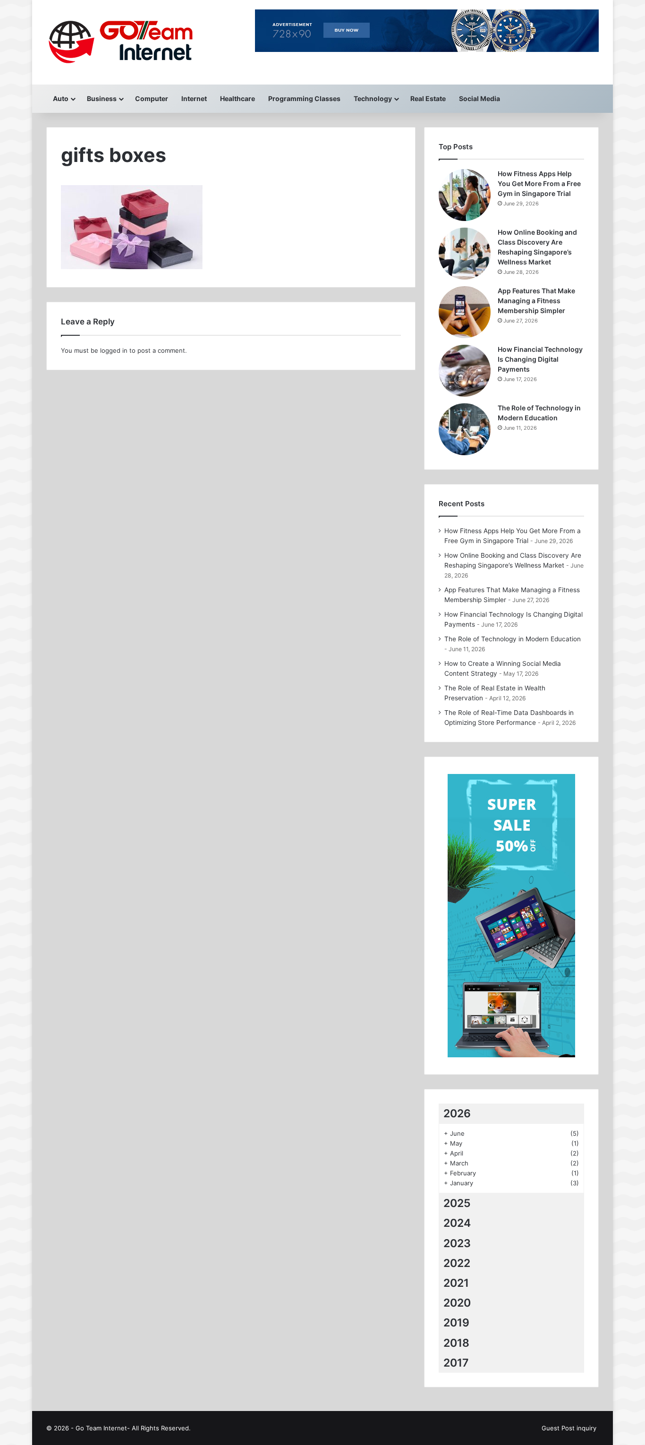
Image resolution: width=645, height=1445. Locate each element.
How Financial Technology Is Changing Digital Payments (540, 359)
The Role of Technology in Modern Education (512, 639)
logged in (113, 350)
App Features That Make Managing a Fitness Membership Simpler (536, 300)
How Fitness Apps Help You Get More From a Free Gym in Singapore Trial (539, 183)
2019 (456, 1322)
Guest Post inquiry (569, 1428)
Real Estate (428, 98)
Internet (194, 98)
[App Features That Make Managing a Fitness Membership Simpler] (465, 312)
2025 (457, 1203)
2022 (456, 1263)
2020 (457, 1302)
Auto (60, 98)
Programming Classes (304, 98)
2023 (457, 1243)
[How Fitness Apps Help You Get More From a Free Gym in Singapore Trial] (465, 195)
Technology (373, 98)
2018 (456, 1343)
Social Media (479, 98)
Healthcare (237, 98)
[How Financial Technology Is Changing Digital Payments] (465, 371)
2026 (457, 1113)
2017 (456, 1362)
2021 (456, 1283)
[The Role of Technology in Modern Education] (465, 429)
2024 (457, 1223)
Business (102, 98)
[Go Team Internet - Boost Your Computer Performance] (130, 42)
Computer (151, 98)
